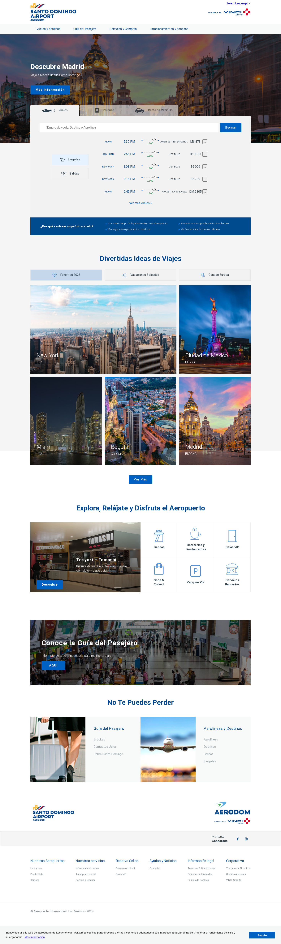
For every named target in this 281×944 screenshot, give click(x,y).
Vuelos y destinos (48, 29)
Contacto (154, 868)
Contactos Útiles (105, 746)
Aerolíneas (211, 739)
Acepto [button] (262, 935)
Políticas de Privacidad (200, 874)
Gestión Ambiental (236, 874)
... (205, 141)
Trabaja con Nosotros (238, 868)
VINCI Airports (233, 880)
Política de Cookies (198, 880)
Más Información (50, 90)
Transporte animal (86, 874)
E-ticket (99, 739)
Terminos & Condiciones (201, 868)
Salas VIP (121, 874)
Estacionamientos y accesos (169, 29)
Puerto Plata (36, 874)
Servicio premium (85, 880)
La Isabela (36, 868)
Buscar (230, 127)
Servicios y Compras (123, 29)
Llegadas (210, 761)
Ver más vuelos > (140, 203)
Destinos (210, 746)
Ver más (140, 479)
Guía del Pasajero (85, 29)
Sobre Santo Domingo (108, 754)
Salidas (208, 754)
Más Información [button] (34, 936)
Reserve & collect (125, 868)
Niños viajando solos (87, 868)
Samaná (34, 880)
